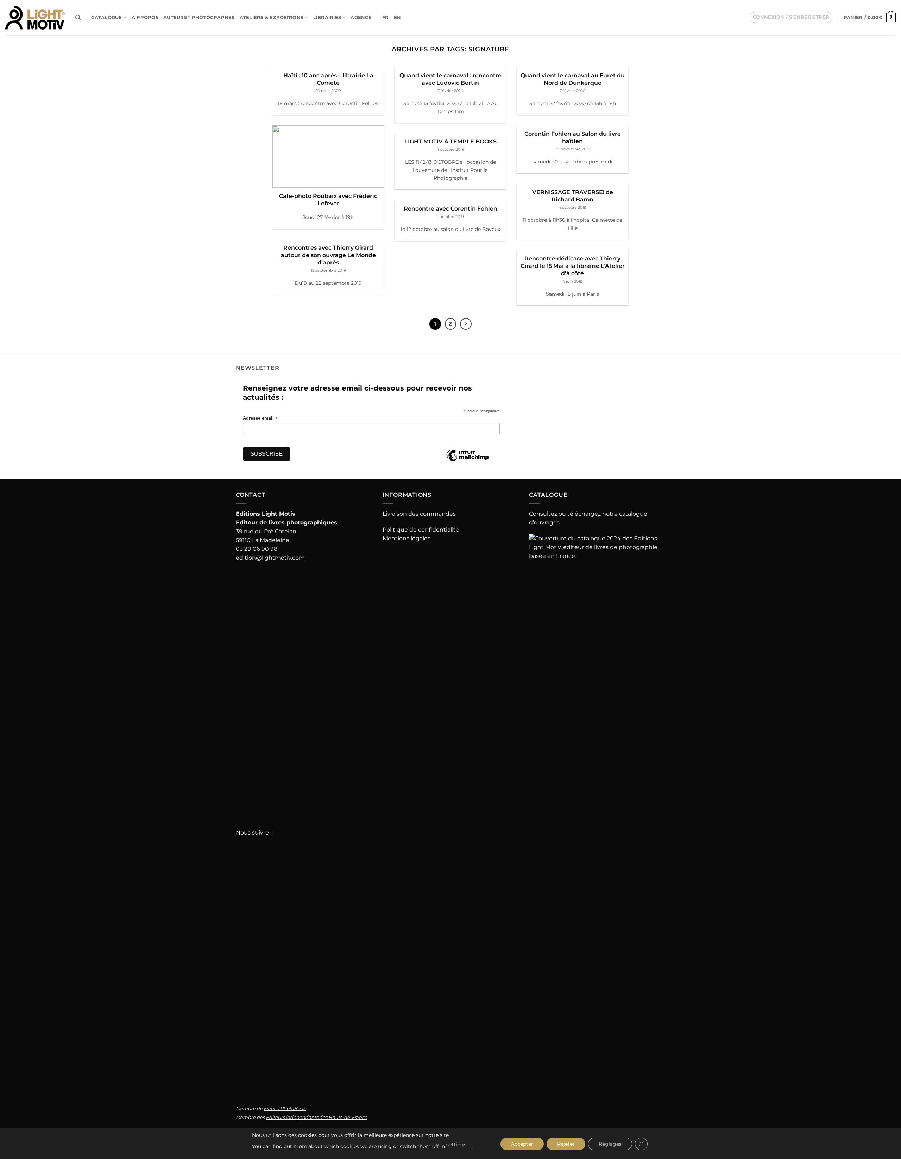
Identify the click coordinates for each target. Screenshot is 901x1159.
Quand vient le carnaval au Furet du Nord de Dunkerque (573, 79)
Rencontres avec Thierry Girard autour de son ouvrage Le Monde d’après (328, 255)
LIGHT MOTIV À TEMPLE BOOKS (450, 141)
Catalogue (106, 17)
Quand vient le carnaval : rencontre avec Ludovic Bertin (450, 79)
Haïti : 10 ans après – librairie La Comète (328, 79)
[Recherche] (78, 17)
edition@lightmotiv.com (270, 557)
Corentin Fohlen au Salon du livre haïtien (572, 137)
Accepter (522, 1144)
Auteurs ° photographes (199, 17)
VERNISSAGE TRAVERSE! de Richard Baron (572, 195)
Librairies (327, 17)
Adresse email (260, 418)
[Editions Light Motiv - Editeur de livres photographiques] (35, 17)
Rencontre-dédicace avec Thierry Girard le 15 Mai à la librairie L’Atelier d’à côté (573, 266)
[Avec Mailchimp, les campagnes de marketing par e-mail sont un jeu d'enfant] (467, 460)
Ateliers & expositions (272, 17)
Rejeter (566, 1144)
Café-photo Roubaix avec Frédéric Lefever (328, 199)
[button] (791, 17)
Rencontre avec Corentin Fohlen (450, 208)
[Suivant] (466, 324)
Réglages (610, 1144)
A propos (145, 17)
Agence (361, 17)
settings (456, 1144)
